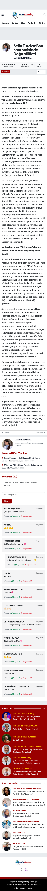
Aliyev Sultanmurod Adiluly (26, 822)
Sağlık (15, 23)
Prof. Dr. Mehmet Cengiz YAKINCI (27, 747)
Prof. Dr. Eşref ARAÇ (22, 758)
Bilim (23, 23)
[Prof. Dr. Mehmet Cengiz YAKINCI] (6, 749)
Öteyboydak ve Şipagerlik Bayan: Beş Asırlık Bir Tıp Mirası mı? (28, 793)
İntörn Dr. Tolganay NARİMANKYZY (29, 788)
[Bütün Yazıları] (44, 453)
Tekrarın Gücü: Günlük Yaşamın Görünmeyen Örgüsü (26, 815)
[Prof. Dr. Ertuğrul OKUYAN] (6, 727)
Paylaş (6, 71)
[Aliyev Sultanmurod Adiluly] (6, 824)
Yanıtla (8, 516)
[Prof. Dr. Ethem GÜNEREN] (6, 738)
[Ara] (44, 15)
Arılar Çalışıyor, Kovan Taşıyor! (25, 729)
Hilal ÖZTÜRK (19, 844)
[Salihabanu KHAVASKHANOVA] (6, 802)
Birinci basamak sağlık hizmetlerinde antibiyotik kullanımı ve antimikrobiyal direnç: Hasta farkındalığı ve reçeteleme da (29, 826)
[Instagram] (25, 870)
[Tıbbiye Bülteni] (23, 15)
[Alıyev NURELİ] (6, 835)
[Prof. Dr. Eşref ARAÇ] (6, 760)
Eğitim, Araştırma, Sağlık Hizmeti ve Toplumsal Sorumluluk (28, 751)
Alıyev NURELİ (19, 833)
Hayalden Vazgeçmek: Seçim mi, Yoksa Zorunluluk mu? (27, 837)
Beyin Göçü (18, 740)
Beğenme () (27, 516)
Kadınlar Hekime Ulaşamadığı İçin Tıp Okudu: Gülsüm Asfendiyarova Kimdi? (29, 804)
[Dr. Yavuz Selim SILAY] (6, 771)
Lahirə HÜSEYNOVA (22, 58)
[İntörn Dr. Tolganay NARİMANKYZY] (6, 791)
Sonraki (40, 433)
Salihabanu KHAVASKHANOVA (26, 800)
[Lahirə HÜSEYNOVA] (6, 47)
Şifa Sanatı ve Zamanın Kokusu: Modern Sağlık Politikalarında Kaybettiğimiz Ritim (26, 762)
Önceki (6, 433)
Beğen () (16, 516)
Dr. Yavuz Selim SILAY (22, 769)
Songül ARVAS (19, 811)
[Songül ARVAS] (6, 813)
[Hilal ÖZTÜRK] (6, 846)
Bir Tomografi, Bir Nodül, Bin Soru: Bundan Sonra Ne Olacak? (27, 718)
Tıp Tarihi (31, 23)
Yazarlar (5, 23)
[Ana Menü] (2, 15)
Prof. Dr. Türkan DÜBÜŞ (23, 714)
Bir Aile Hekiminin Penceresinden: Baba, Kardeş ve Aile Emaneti (27, 773)
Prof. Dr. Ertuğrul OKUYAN (25, 726)
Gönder (7, 501)
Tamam (29, 888)
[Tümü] (44, 708)
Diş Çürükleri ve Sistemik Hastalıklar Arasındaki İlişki (28, 848)
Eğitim (41, 23)
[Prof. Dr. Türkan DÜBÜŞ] (6, 716)
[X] (21, 870)
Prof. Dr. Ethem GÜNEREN (24, 737)
